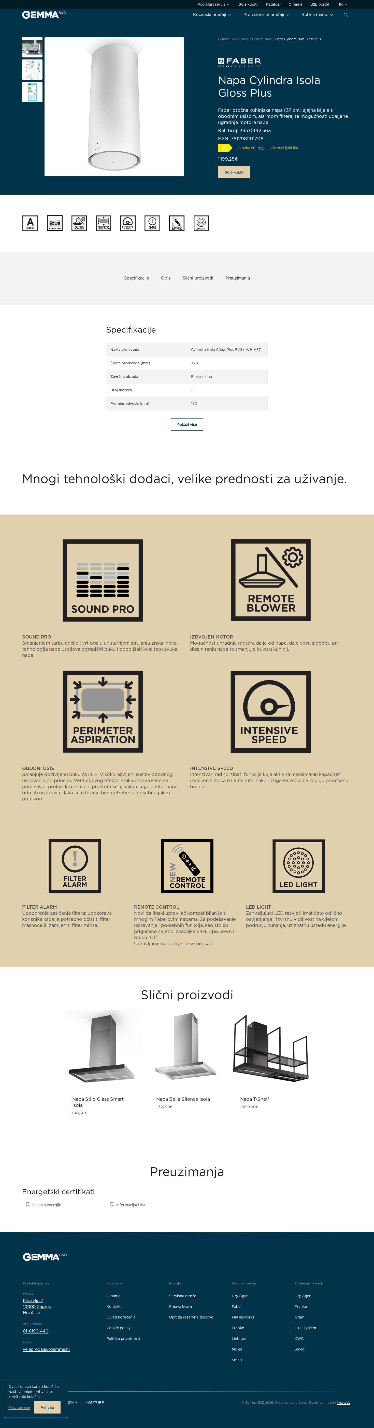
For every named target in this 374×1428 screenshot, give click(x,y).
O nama (295, 4)
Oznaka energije (46, 1205)
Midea (237, 1349)
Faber (237, 1307)
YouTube (95, 1403)
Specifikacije (136, 278)
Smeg (237, 1360)
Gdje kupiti (248, 4)
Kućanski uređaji (210, 14)
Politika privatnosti (123, 1339)
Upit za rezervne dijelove (191, 1317)
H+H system (305, 1328)
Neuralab (343, 1402)
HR (340, 4)
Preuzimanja (237, 278)
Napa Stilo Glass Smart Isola (98, 1102)
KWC (299, 1339)
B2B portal (319, 4)
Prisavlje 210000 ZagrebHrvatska (37, 1306)
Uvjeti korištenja (121, 1317)
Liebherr (239, 1339)
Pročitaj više (19, 1407)
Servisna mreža (182, 1296)
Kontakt (114, 1307)
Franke (238, 1328)
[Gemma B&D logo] (44, 15)
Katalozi (273, 4)
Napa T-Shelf (254, 1099)
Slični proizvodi (198, 278)
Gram (299, 1317)
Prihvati (47, 1407)
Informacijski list (130, 1205)
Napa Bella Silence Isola (183, 1099)
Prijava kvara (180, 1307)
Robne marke (315, 14)
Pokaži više (187, 425)
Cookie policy (119, 1328)
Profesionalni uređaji (264, 14)
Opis (165, 278)
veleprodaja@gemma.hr (46, 1349)
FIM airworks (243, 1317)
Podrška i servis (212, 4)
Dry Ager (240, 1296)
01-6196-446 (35, 1331)
